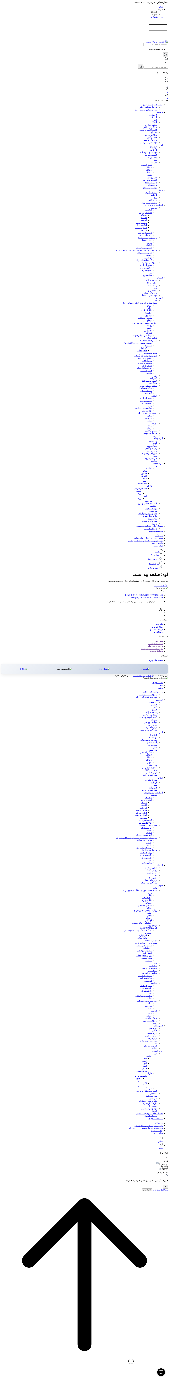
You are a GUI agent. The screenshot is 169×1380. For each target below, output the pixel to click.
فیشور (144, 473)
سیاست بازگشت (155, 643)
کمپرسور (148, 393)
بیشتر (160, 687)
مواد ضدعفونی (151, 508)
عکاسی (148, 373)
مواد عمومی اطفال (149, 295)
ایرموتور (148, 315)
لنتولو (149, 175)
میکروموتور (147, 275)
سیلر (155, 160)
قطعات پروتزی (145, 212)
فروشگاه (159, 536)
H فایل (149, 170)
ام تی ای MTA (151, 182)
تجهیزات (159, 298)
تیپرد (145, 478)
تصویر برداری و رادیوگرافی (145, 355)
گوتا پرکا (153, 147)
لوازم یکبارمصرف (149, 516)
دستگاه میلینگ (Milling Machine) (138, 343)
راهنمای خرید (157, 543)
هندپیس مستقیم (145, 318)
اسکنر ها (148, 345)
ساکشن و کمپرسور (148, 385)
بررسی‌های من (156, 629)
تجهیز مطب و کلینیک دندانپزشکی (148, 538)
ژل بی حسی (152, 285)
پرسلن (149, 428)
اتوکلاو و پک (152, 338)
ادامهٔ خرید (147, 1190)
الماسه (149, 468)
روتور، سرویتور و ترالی (147, 413)
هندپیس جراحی (140, 488)
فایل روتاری (152, 177)
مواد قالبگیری (151, 192)
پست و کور (152, 137)
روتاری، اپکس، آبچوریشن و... (144, 323)
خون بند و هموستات (148, 152)
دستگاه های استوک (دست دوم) (149, 526)
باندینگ (154, 122)
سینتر (149, 426)
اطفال (160, 278)
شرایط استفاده (156, 651)
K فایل (149, 167)
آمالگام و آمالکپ (150, 127)
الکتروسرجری (146, 268)
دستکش (153, 506)
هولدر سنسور (146, 370)
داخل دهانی (142, 350)
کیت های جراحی (145, 232)
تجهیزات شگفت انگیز (148, 107)
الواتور (154, 443)
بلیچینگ (154, 117)
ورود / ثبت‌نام (157, 17)
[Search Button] (165, 55)
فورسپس (153, 441)
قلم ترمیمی (152, 446)
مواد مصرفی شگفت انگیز (146, 110)
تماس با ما (158, 546)
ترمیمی (159, 112)
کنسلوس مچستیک (144, 248)
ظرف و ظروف (150, 458)
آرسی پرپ (152, 157)
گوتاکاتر (148, 333)
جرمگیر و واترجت (149, 380)
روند (145, 471)
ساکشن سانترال (145, 388)
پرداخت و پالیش (150, 135)
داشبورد (159, 624)
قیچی (155, 456)
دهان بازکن (152, 290)
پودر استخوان (146, 240)
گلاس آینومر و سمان (148, 130)
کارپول (154, 523)
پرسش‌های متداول (155, 646)
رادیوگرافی (147, 360)
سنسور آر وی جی (144, 363)
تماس (160, 7)
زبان (166, 1160)
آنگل (150, 308)
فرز (155, 466)
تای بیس (143, 230)
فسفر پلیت (147, 365)
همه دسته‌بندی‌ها (156, 531)
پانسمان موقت (150, 155)
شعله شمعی (141, 483)
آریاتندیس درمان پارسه (143, 675)
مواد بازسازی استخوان (147, 238)
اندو (161, 145)
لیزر (150, 273)
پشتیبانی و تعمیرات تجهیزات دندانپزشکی (145, 541)
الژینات (154, 195)
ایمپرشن (143, 220)
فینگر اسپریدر (146, 165)
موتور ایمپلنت (146, 265)
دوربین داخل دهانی (144, 368)
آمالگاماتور (152, 383)
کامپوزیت (153, 115)
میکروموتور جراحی (143, 408)
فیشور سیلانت (151, 125)
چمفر (144, 481)
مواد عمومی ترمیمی (148, 142)
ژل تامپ (148, 258)
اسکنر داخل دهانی (144, 358)
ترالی (149, 416)
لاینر (155, 120)
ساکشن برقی (146, 390)
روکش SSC (152, 283)
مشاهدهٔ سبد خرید (160, 1190)
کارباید (149, 486)
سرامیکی (148, 501)
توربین (149, 305)
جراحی (154, 395)
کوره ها (154, 423)
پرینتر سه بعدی (150, 353)
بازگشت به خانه (161, 586)
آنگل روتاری (147, 313)
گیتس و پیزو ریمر (149, 180)
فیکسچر (148, 210)
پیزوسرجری (147, 270)
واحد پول (164, 1166)
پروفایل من (158, 632)
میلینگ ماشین (151, 431)
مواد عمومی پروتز (149, 202)
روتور (149, 421)
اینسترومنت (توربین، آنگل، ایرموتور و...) (140, 303)
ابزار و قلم (158, 438)
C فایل (149, 172)
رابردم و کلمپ (151, 448)
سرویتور (148, 418)
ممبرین (149, 243)
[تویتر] (161, 610)
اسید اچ (154, 132)
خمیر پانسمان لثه (144, 253)
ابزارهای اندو (151, 185)
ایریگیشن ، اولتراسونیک (142, 335)
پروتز (160, 190)
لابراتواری (143, 348)
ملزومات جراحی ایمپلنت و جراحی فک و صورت (136, 250)
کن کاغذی (153, 150)
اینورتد (144, 476)
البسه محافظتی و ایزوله (146, 503)
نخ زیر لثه (153, 200)
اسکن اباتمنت (141, 227)
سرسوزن (153, 511)
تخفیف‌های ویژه (156, 660)
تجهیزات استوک (150, 528)
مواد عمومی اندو (150, 187)
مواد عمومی (157, 463)
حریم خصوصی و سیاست (152, 649)
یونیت (154, 300)
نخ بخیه (149, 255)
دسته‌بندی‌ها (157, 682)
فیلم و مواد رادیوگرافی (147, 513)
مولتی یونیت (141, 222)
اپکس (149, 328)
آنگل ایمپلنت (146, 310)
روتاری (149, 325)
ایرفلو (149, 320)
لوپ (155, 375)
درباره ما (159, 641)
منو (161, 685)
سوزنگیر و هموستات (148, 453)
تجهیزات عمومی (150, 433)
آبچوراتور (148, 330)
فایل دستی (152, 162)
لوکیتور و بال (141, 225)
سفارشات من (157, 627)
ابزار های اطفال (150, 293)
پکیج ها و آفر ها (145, 235)
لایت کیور (153, 378)
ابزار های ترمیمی (150, 140)
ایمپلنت (154, 207)
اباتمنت (144, 217)
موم (155, 197)
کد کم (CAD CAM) (148, 340)
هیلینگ (144, 215)
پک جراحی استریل (144, 260)
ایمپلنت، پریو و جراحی (153, 205)
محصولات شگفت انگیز (153, 105)
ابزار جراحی (147, 411)
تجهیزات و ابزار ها (149, 263)
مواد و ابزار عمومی (149, 521)
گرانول (149, 245)
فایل (155, 288)
